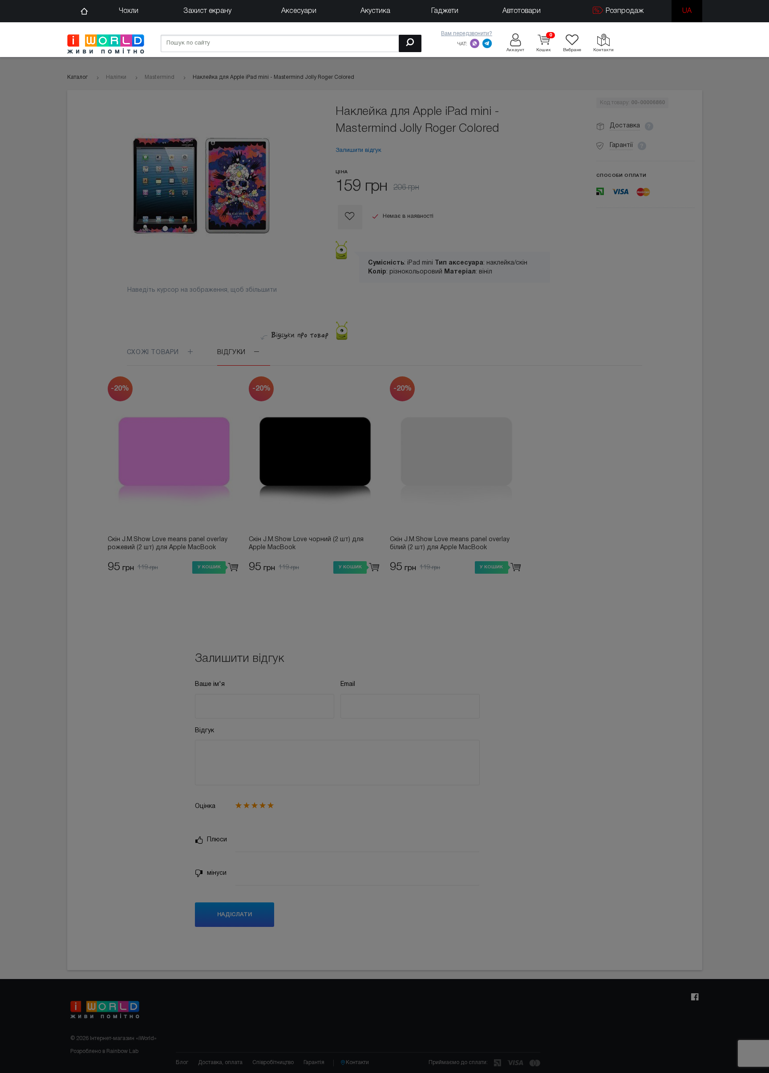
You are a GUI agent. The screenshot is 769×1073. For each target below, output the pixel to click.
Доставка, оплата (220, 1062)
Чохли (128, 11)
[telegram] (487, 43)
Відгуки (232, 352)
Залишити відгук (358, 150)
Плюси (216, 840)
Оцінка (205, 806)
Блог (182, 1062)
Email (347, 684)
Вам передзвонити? (466, 33)
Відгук (204, 731)
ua (687, 11)
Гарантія (314, 1062)
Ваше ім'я (210, 684)
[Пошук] (410, 43)
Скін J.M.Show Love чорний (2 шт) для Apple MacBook (306, 544)
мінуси (216, 873)
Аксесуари (298, 11)
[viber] (475, 43)
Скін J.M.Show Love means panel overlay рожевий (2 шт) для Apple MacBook (167, 544)
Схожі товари (154, 352)
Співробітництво (273, 1062)
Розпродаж (624, 11)
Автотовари (521, 11)
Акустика (375, 11)
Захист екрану (207, 11)
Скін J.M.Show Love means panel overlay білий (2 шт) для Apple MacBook (450, 544)
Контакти (357, 1062)
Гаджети (444, 11)
